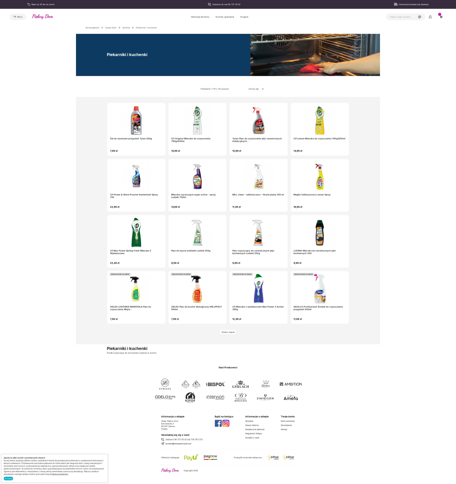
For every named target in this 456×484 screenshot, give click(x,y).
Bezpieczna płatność (255, 429)
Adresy (284, 429)
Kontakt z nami (252, 437)
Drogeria (244, 17)
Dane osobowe (288, 421)
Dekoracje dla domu (200, 17)
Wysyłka (249, 421)
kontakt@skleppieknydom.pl (178, 443)
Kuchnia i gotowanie (225, 17)
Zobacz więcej (228, 332)
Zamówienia (286, 425)
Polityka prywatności (59, 474)
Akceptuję (8, 478)
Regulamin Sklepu (253, 433)
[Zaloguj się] (430, 17)
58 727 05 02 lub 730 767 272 (188, 439)
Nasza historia (252, 425)
